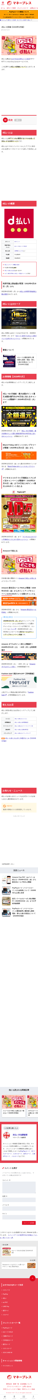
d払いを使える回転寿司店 (21, 729)
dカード (17, 246)
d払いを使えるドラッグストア (23, 733)
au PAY (5, 1302)
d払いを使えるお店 (10, 270)
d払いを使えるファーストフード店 (24, 726)
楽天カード (27, 1153)
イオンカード (7, 1348)
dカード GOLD (23, 246)
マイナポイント (8, 1366)
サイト (4, 1213)
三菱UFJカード (8, 1336)
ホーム (3, 8)
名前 (4, 1196)
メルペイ (6, 1314)
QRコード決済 (11, 8)
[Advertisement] (19, 92)
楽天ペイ (6, 1310)
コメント (6, 1180)
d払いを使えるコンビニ (21, 718)
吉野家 (16, 251)
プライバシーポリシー (14, 1386)
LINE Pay (6, 1306)
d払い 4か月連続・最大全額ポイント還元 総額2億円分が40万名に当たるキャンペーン (18, 433)
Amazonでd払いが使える (27, 578)
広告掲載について (26, 1384)
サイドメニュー (23, 1398)
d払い (13, 864)
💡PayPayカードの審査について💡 (19, 14)
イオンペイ (6, 1290)
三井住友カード (8, 1340)
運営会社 (9, 1384)
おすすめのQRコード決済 (21, 59)
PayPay (5, 1294)
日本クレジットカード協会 (12, 1389)
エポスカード (17, 1153)
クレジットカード (22, 8)
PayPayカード (25, 1151)
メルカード (15, 1156)
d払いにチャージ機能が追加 (12, 264)
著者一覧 (16, 1384)
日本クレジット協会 (28, 1389)
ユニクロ (20, 251)
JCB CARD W (7, 1352)
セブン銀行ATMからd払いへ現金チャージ (15, 273)
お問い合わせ (27, 1386)
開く (18, 120)
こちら (12, 629)
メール (5, 1205)
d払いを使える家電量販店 (21, 722)
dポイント (17, 241)
